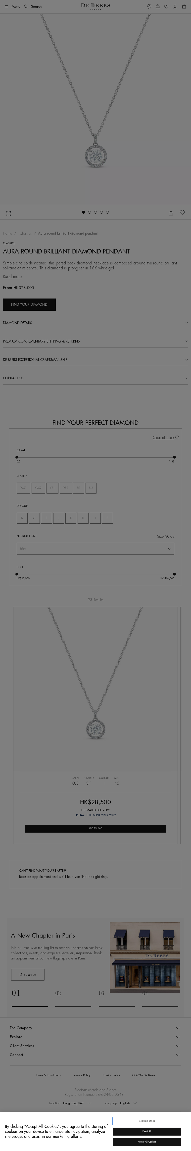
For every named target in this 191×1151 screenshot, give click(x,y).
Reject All (147, 1131)
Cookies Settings (147, 1121)
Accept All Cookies (147, 1142)
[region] (95, 1131)
